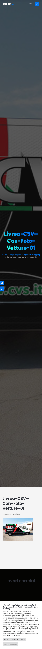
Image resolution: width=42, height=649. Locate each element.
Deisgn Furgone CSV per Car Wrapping (24, 255)
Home (4, 255)
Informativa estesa (10, 644)
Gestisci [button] (15, 639)
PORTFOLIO (37, 4)
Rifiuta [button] (23, 639)
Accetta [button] (6, 639)
